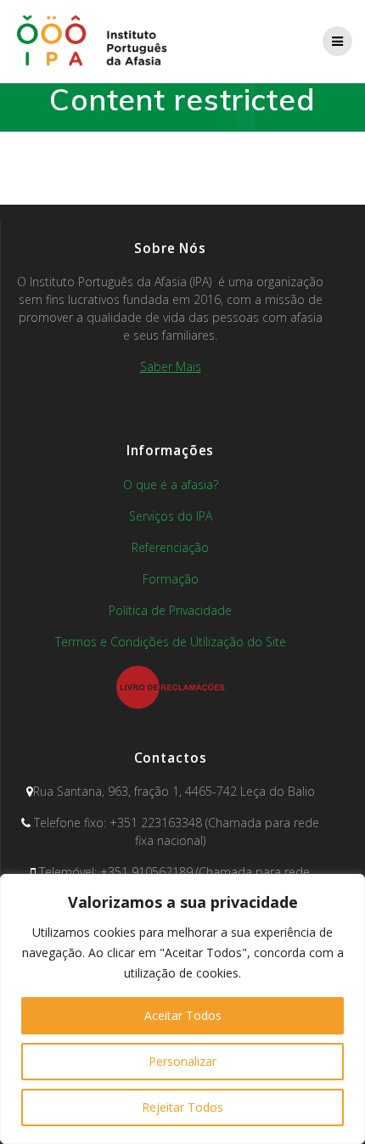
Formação (171, 579)
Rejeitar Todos (182, 1107)
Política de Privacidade (170, 610)
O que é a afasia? (170, 484)
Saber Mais (170, 366)
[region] (182, 1009)
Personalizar (182, 1061)
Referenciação (170, 547)
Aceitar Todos (183, 1015)
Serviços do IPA (170, 516)
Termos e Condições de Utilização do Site (170, 642)
